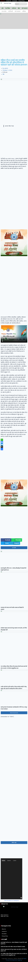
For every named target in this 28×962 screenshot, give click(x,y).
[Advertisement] (14, 43)
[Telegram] (14, 444)
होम (3, 8)
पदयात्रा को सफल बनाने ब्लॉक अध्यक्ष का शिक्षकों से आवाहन (13, 946)
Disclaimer (14, 0)
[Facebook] (14, 442)
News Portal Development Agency (16, 959)
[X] (14, 447)
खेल (19, 8)
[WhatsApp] (14, 440)
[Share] (14, 449)
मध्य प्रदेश (4, 11)
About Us (3, 0)
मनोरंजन (14, 8)
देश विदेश (7, 8)
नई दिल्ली (10, 11)
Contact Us (8, 0)
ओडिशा (24, 11)
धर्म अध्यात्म (17, 11)
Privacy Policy (22, 0)
